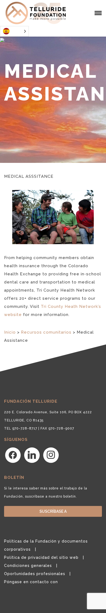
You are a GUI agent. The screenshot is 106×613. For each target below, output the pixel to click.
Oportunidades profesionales (34, 574)
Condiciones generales (28, 565)
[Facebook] (13, 455)
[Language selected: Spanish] (14, 31)
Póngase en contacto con (31, 582)
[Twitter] (32, 455)
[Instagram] (51, 455)
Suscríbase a (53, 511)
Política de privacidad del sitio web (41, 557)
